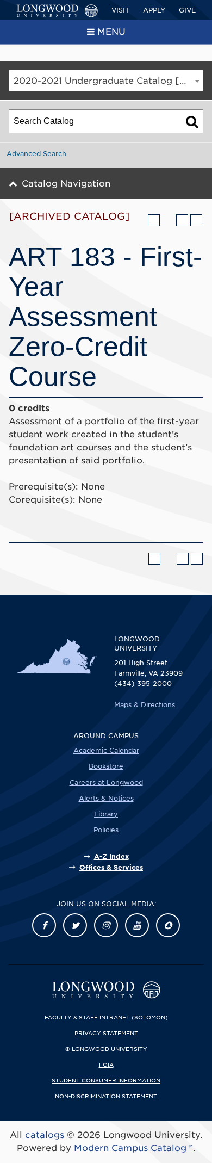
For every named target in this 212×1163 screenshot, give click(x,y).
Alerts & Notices (106, 798)
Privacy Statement (106, 1033)
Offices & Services (111, 867)
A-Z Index (111, 856)
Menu (111, 32)
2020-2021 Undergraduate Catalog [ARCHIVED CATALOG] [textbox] (108, 81)
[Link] (44, 925)
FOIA (106, 1064)
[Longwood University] (57, 10)
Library (106, 814)
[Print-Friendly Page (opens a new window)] (182, 220)
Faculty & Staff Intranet (87, 1017)
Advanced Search (36, 154)
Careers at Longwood (106, 782)
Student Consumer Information (106, 1080)
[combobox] (106, 80)
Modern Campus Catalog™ (133, 1148)
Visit (120, 10)
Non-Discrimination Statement (106, 1096)
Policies (106, 830)
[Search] (191, 121)
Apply (154, 10)
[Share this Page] (168, 220)
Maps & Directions (144, 705)
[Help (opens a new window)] (196, 220)
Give (187, 10)
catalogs (44, 1135)
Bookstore (106, 766)
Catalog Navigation (66, 183)
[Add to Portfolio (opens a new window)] (154, 220)
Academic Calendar (106, 750)
